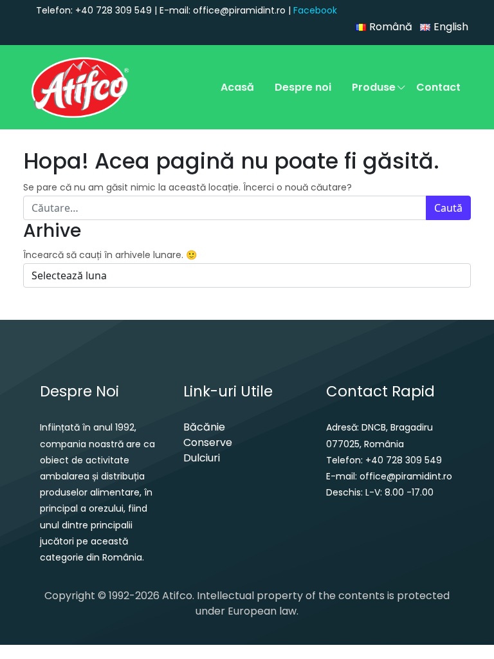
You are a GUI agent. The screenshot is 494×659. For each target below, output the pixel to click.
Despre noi (303, 87)
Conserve (207, 442)
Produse (374, 87)
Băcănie (204, 427)
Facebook (315, 10)
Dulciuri (201, 457)
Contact (438, 87)
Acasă (237, 87)
